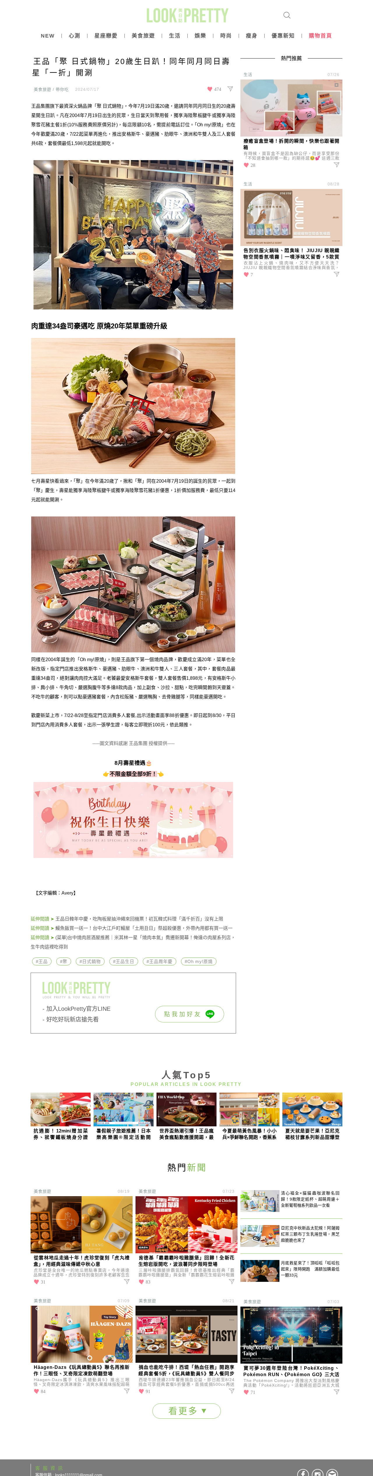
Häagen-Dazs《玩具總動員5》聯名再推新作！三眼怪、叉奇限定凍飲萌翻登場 (82, 1370)
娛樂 (200, 36)
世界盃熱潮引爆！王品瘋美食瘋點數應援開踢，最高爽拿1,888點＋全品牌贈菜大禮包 (186, 1134)
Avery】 (69, 893)
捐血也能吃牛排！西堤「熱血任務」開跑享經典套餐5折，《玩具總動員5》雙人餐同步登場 (186, 1371)
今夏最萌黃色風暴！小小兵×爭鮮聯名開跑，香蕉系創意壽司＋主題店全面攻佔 (249, 1134)
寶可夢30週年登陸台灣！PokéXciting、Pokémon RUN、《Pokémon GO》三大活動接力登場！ (291, 1372)
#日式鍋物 (90, 961)
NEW (48, 36)
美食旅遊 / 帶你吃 (51, 89)
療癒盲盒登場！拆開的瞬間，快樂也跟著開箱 (291, 144)
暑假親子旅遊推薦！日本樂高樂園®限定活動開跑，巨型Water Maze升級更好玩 (123, 1134)
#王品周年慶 (160, 961)
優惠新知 (283, 36)
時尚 (226, 36)
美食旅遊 (143, 36)
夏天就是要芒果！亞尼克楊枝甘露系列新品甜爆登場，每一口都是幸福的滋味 (312, 1134)
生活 (175, 36)
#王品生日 (123, 961)
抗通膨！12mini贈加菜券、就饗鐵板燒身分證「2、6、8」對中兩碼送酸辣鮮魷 (61, 1134)
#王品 (42, 961)
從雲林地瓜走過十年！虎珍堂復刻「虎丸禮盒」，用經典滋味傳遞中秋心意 (82, 1261)
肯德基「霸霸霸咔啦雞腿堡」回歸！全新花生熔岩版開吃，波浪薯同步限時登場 (186, 1261)
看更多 (185, 1411)
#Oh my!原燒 (199, 961)
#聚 (63, 961)
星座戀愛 (106, 36)
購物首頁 (320, 36)
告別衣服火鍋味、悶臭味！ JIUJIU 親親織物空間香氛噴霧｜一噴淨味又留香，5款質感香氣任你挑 (291, 254)
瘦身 (252, 36)
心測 (74, 36)
